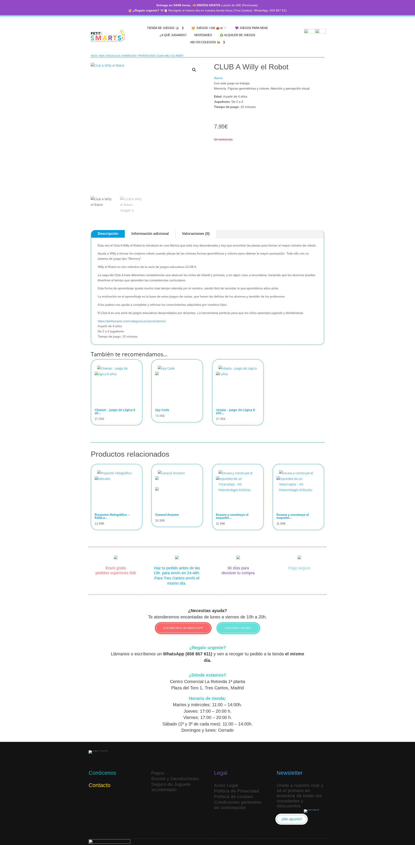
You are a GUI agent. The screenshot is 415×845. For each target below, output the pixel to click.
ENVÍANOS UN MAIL (238, 628)
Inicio (94, 56)
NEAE (102, 56)
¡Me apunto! (291, 819)
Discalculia (113, 56)
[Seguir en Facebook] (113, 799)
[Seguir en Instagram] (93, 799)
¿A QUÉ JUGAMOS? (173, 35)
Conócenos (102, 773)
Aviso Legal (226, 785)
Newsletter (289, 773)
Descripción (108, 234)
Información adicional (150, 234)
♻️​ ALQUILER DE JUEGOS (237, 35)
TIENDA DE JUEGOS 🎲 (163, 28)
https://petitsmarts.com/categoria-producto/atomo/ (132, 321)
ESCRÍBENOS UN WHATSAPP (183, 628)
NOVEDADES (203, 35)
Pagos (157, 772)
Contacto (99, 785)
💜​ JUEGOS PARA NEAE (251, 28)
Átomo (218, 78)
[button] (194, 70)
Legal (220, 773)
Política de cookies (233, 796)
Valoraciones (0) (196, 234)
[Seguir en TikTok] (103, 799)
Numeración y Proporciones (138, 56)
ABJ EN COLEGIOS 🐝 (205, 42)
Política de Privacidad (236, 790)
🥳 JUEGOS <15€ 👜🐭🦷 (209, 28)
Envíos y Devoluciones (175, 778)
